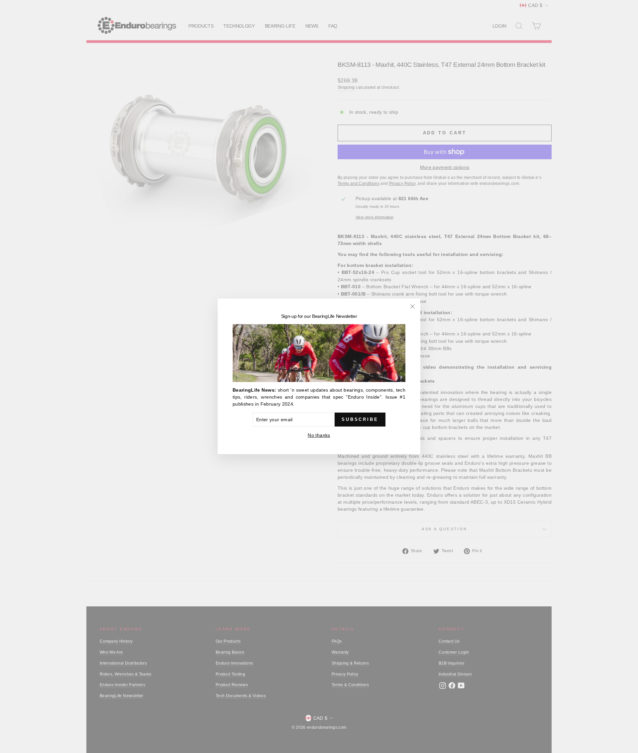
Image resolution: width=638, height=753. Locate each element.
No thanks (319, 435)
